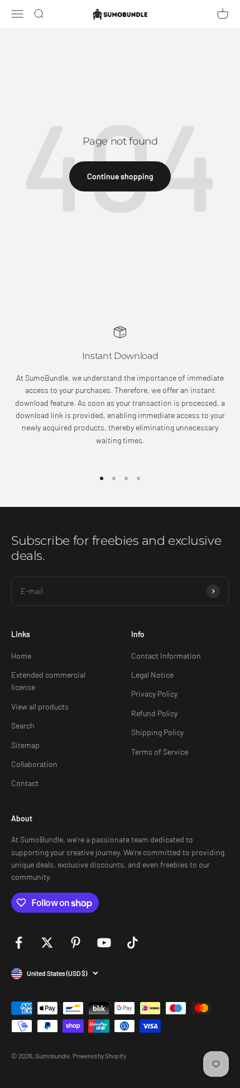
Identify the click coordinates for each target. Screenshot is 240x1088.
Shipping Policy (157, 732)
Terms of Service (159, 751)
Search (23, 725)
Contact (25, 783)
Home (21, 655)
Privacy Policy (154, 693)
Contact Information (166, 655)
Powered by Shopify (99, 1056)
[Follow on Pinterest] (75, 942)
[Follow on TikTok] (132, 942)
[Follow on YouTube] (104, 942)
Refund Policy (154, 713)
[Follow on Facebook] (18, 942)
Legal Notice (152, 674)
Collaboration (34, 764)
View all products (40, 706)
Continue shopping (120, 176)
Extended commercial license (48, 681)
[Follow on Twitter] (47, 942)
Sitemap (25, 745)
